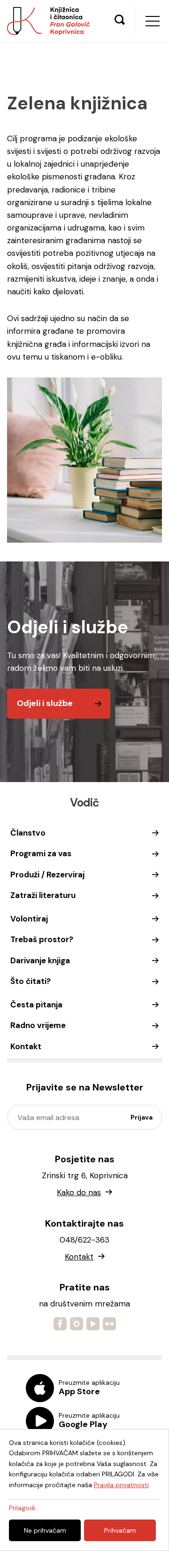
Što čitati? (30, 981)
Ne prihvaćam (45, 1530)
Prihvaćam (120, 1530)
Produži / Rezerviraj (47, 874)
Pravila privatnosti (121, 1485)
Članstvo (28, 833)
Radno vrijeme (38, 1025)
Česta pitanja (36, 1004)
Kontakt (25, 1046)
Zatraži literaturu (43, 895)
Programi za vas (40, 853)
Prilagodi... (24, 1508)
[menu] (152, 21)
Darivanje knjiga (40, 960)
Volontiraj (29, 919)
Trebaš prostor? (41, 939)
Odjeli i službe (45, 703)
